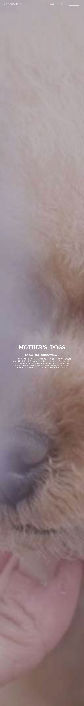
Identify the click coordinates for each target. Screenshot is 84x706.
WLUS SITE (74, 4)
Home (45, 4)
